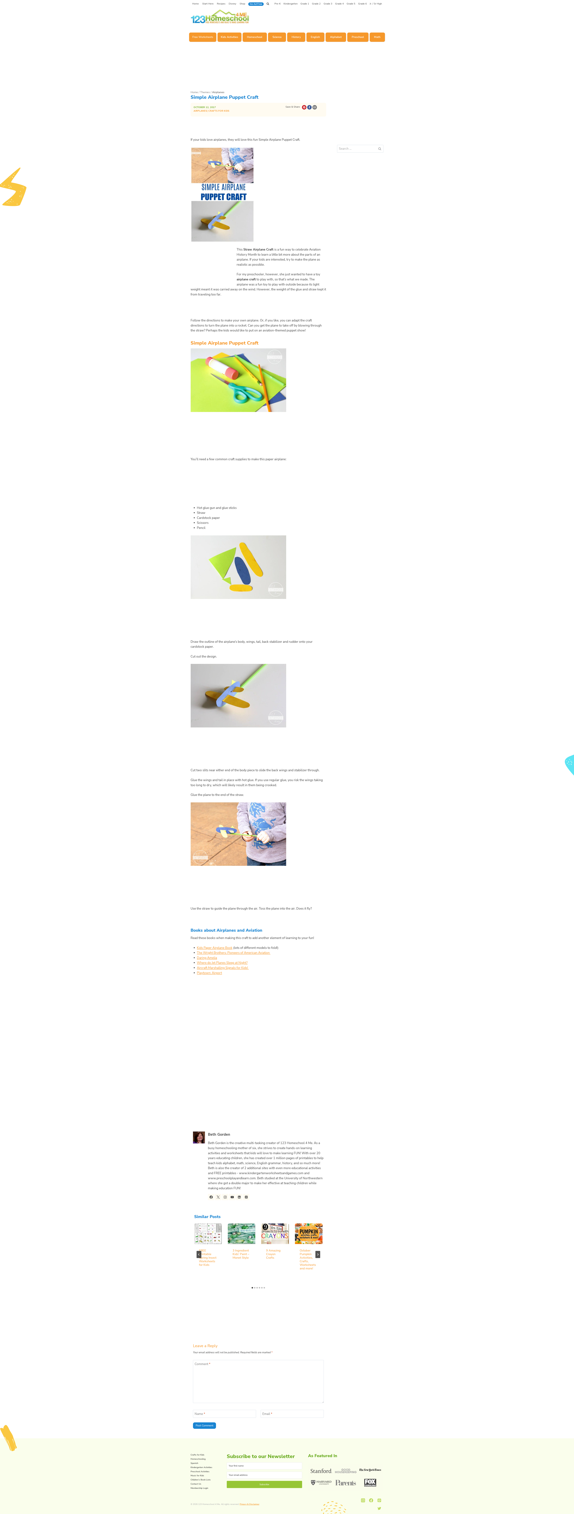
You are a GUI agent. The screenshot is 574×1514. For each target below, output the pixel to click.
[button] (261, 779)
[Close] (335, 715)
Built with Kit (313, 755)
